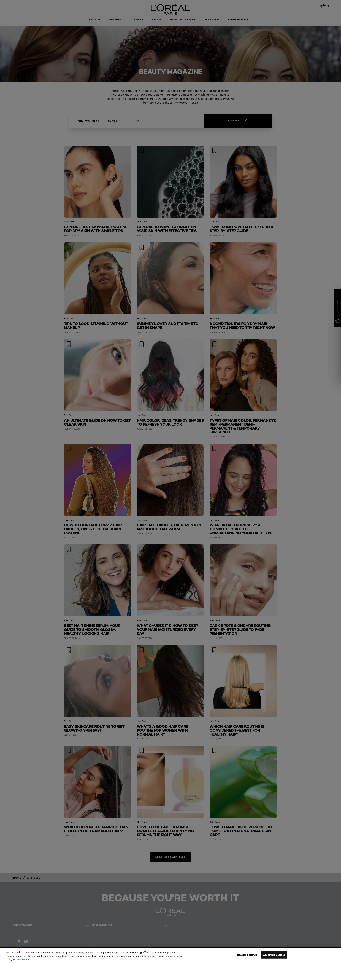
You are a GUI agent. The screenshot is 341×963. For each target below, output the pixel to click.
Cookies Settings (247, 954)
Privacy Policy (21, 959)
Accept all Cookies (274, 954)
